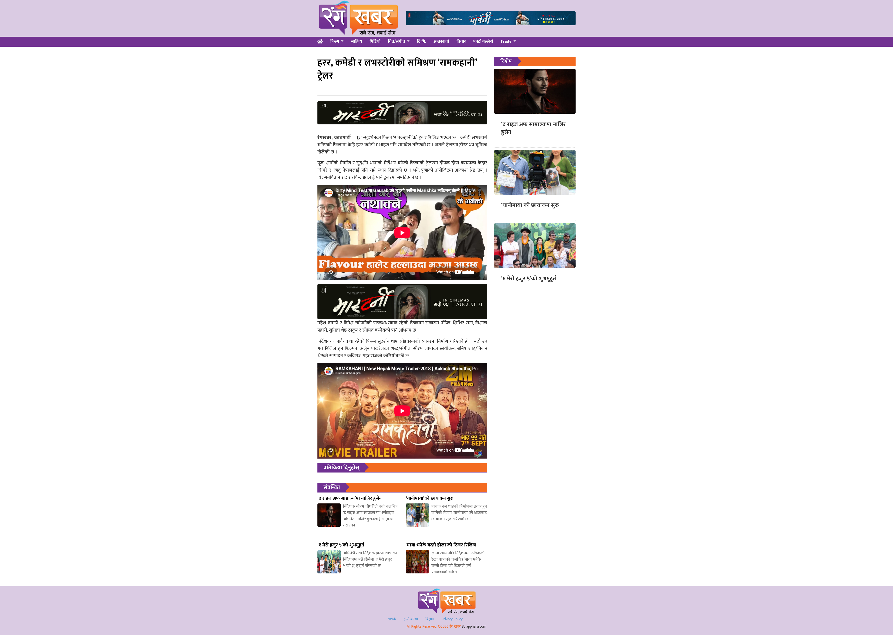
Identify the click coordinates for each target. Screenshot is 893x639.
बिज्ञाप (429, 619)
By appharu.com (474, 626)
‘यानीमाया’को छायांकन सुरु (530, 205)
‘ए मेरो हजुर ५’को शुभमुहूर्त (528, 278)
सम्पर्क (391, 619)
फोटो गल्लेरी (483, 41)
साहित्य (356, 41)
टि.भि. (421, 41)
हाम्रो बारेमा (410, 619)
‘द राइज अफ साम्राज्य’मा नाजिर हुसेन (533, 128)
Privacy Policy (452, 619)
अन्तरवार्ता (441, 41)
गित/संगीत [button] (397, 41)
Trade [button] (506, 41)
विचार (461, 41)
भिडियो (375, 41)
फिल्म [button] (335, 41)
